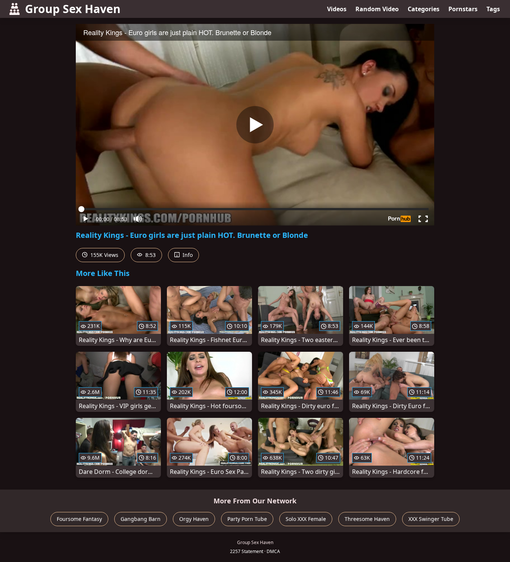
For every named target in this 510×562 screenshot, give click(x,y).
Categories (423, 9)
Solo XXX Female (306, 518)
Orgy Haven (194, 518)
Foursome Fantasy (79, 518)
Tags (493, 9)
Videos (336, 9)
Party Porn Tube (247, 518)
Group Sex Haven (73, 8)
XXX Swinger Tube (430, 518)
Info (187, 254)
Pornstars (463, 9)
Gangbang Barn (141, 518)
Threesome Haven (367, 518)
